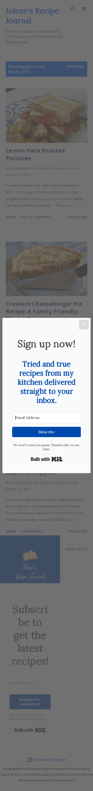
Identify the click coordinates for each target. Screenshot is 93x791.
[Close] (84, 324)
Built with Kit (46, 459)
